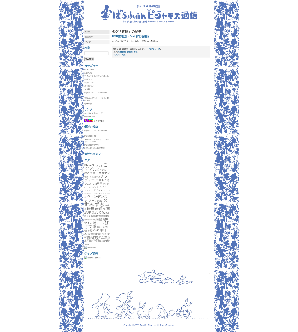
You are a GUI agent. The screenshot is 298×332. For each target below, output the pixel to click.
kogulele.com (89, 116)
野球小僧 (88, 104)
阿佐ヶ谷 (101, 227)
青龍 (99, 234)
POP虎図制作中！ (92, 145)
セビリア (100, 187)
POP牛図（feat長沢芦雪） (95, 148)
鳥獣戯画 (104, 237)
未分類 (87, 89)
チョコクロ (101, 190)
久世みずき (96, 202)
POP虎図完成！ (91, 136)
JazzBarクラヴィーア (93, 113)
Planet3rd (90, 165)
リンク (88, 42)
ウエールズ (89, 177)
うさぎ (99, 166)
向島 (107, 213)
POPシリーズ (90, 69)
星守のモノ (89, 86)
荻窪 (99, 219)
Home (87, 32)
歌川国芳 (95, 216)
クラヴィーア (95, 178)
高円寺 (94, 237)
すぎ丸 (103, 170)
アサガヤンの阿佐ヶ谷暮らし (96, 76)
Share (86, 244)
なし (119, 55)
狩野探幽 (103, 216)
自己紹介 (89, 37)
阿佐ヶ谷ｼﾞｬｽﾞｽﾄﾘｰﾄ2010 (96, 230)
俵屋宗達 (95, 208)
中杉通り (99, 201)
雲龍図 (94, 234)
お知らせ (88, 73)
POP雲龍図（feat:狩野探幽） (131, 36)
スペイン (92, 187)
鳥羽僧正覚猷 (92, 240)
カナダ (97, 177)
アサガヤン (103, 172)
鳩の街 (105, 240)
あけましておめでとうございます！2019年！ (96, 140)
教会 (86, 216)
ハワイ (95, 193)
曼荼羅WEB (98, 121)
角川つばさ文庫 (96, 224)
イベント (88, 79)
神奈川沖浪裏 (90, 219)
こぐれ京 (96, 166)
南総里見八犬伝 (97, 210)
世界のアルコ (90, 82)
